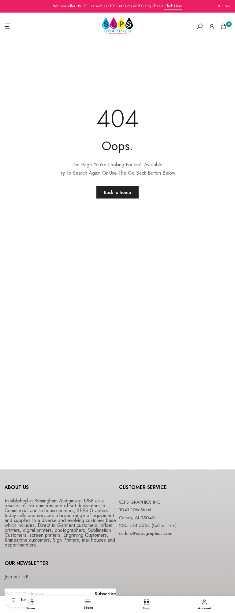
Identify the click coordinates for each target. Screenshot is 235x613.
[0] (223, 26)
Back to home (117, 192)
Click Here (173, 6)
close (12, 6)
